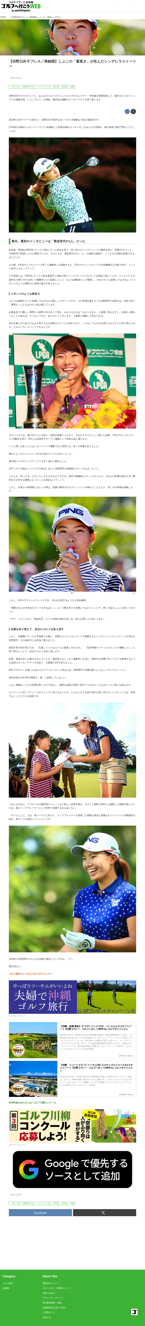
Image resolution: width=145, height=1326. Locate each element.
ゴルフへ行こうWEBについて (56, 1288)
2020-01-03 (15, 78)
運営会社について (50, 1283)
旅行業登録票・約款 (52, 1303)
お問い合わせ (48, 1293)
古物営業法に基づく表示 (54, 1307)
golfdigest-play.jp (17, 1016)
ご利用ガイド (48, 1312)
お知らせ (46, 1317)
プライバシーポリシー (53, 1298)
